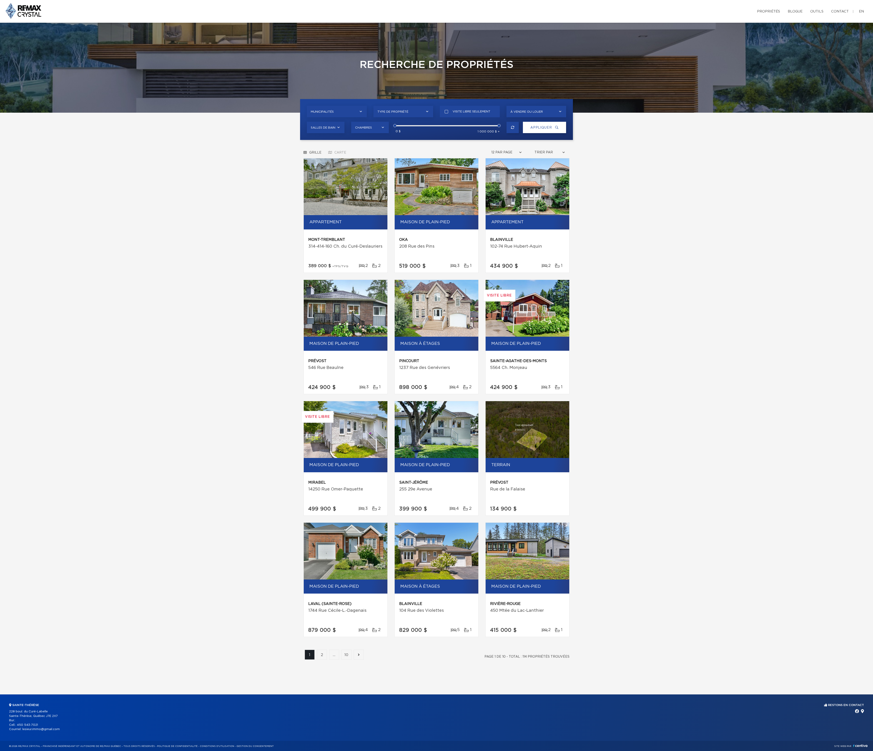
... (334, 655)
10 (346, 655)
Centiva (860, 745)
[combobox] (337, 111)
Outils (816, 11)
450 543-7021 (27, 725)
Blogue (795, 11)
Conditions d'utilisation (217, 746)
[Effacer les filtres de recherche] (513, 127)
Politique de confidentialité (177, 746)
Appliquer (541, 127)
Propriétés (768, 11)
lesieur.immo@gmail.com (41, 729)
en (861, 11)
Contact (840, 11)
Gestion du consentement (255, 746)
